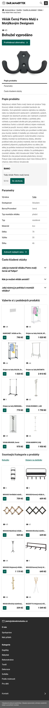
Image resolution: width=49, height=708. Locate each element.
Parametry (8, 86)
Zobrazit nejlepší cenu (14, 252)
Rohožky (5, 460)
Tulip (34, 197)
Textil (4, 664)
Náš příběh (6, 637)
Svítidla (5, 674)
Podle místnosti (8, 679)
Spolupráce (7, 632)
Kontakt (5, 693)
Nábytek (5, 655)
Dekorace (6, 669)
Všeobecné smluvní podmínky (11, 703)
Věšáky (40, 10)
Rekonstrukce (8, 660)
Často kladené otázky (13, 91)
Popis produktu (10, 81)
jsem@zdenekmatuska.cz (16, 621)
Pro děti (5, 684)
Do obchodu (17, 181)
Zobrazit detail (4, 337)
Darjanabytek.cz (10, 10)
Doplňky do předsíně (29, 10)
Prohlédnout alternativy (14, 42)
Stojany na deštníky (33, 460)
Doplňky (19, 10)
